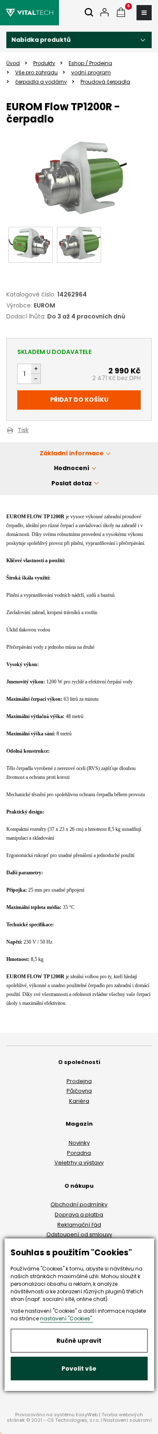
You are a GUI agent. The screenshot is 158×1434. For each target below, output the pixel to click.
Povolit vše (79, 1368)
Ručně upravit (79, 1340)
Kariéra (79, 1101)
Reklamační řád (79, 1225)
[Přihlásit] (104, 13)
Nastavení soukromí (127, 1420)
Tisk (23, 430)
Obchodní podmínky (79, 1204)
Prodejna (79, 1081)
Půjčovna (79, 1091)
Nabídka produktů (41, 39)
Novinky (79, 1143)
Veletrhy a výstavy (79, 1163)
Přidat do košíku (79, 399)
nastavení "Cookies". (66, 1318)
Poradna (79, 1153)
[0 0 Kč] (121, 13)
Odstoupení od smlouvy (79, 1234)
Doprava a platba (79, 1215)
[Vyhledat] (89, 13)
